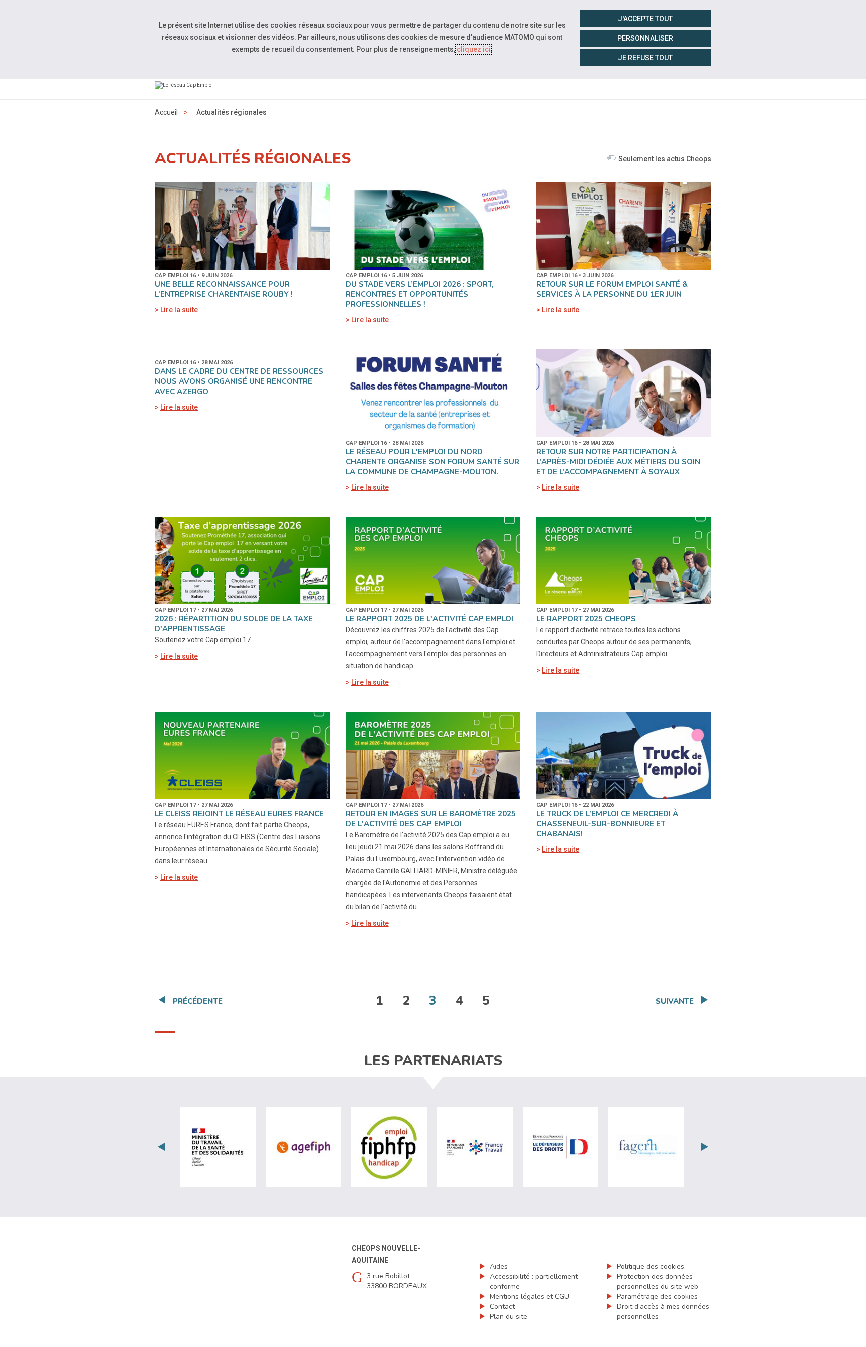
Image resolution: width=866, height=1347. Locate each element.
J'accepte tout (645, 19)
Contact (502, 1306)
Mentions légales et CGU (529, 1296)
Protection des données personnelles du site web (657, 1281)
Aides (499, 1266)
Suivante (675, 1001)
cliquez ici (474, 49)
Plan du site (508, 1316)
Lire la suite (179, 310)
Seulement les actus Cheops (664, 159)
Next (704, 1147)
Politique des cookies (650, 1266)
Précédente (198, 1001)
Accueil (166, 112)
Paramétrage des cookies (657, 1296)
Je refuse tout (645, 58)
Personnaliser (645, 38)
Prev (161, 1147)
